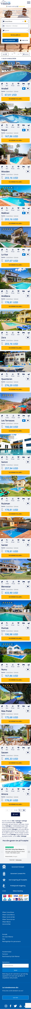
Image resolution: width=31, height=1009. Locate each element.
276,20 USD (11, 385)
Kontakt (4, 934)
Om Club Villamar (7, 937)
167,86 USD (11, 136)
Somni (4, 462)
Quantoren (6, 379)
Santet (4, 545)
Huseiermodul (6, 952)
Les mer (15, 997)
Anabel (4, 88)
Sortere (27, 54)
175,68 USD (11, 717)
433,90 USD (11, 592)
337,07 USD (11, 260)
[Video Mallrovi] (23, 213)
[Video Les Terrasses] (23, 420)
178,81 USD (11, 302)
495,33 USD (11, 758)
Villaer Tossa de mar (8, 919)
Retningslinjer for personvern (11, 941)
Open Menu (28, 3)
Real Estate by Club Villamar (11, 956)
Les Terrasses (7, 420)
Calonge (16, 91)
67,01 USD (11, 94)
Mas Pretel (6, 711)
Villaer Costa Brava (8, 912)
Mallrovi (5, 213)
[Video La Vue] (23, 254)
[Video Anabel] (23, 88)
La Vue (4, 254)
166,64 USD (11, 426)
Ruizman (5, 503)
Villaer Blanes (6, 922)
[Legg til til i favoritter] (28, 88)
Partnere (5, 954)
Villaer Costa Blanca (8, 915)
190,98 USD (11, 634)
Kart (4, 54)
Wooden (5, 171)
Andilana (5, 296)
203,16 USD (11, 177)
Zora (3, 337)
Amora (4, 794)
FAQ (3, 939)
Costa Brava (9, 91)
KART (16, 814)
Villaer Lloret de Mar (8, 917)
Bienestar (6, 586)
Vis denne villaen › (15, 99)
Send (15, 970)
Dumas (4, 628)
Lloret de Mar (6, 924)
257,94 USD (11, 468)
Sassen (4, 752)
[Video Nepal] (23, 130)
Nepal (4, 130)
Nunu (4, 669)
